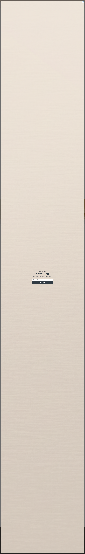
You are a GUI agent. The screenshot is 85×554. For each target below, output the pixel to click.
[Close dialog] (83, 2)
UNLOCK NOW (42, 282)
